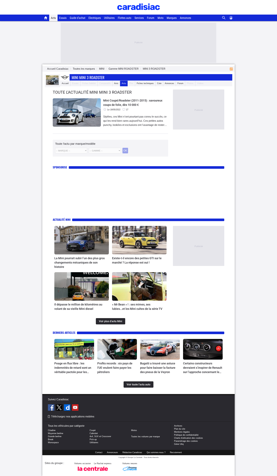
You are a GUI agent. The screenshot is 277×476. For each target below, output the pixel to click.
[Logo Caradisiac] (138, 13)
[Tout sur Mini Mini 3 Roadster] (52, 84)
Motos (134, 430)
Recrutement (176, 452)
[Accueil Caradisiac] (45, 18)
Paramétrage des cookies (186, 441)
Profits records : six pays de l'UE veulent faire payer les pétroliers (114, 368)
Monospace (53, 442)
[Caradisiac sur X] (59, 408)
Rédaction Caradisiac (132, 452)
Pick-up (93, 439)
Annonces (185, 18)
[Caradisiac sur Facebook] (51, 408)
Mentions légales (182, 432)
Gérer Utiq (179, 444)
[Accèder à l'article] (81, 240)
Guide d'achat (77, 18)
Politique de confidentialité (186, 435)
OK (125, 150)
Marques (172, 18)
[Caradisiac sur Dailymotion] (67, 408)
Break (50, 439)
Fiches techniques (145, 83)
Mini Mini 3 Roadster (88, 77)
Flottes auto (124, 18)
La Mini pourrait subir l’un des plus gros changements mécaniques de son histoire (79, 262)
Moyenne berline (55, 433)
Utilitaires (109, 18)
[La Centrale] (93, 472)
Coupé (93, 430)
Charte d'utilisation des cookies (188, 438)
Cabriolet (94, 433)
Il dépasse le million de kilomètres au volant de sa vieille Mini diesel (78, 306)
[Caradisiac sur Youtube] (75, 408)
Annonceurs (112, 452)
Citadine (51, 430)
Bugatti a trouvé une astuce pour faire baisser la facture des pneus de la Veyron (157, 368)
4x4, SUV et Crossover (100, 436)
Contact (98, 452)
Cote (159, 83)
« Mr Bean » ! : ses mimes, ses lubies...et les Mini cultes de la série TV (137, 306)
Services (139, 18)
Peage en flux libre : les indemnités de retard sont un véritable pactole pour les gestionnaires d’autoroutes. (72, 368)
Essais (63, 18)
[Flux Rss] (232, 69)
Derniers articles (64, 333)
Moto (161, 18)
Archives (178, 426)
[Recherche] (223, 18)
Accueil (65, 83)
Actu (53, 18)
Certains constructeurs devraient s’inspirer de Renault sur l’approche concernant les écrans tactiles (202, 368)
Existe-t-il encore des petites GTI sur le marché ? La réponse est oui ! (137, 260)
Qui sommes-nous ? (156, 452)
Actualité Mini (62, 220)
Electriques (94, 18)
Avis (116, 83)
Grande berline (54, 436)
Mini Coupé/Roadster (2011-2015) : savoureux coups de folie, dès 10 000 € (132, 102)
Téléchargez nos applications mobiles (72, 416)
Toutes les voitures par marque (145, 436)
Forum (150, 18)
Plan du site (179, 429)
